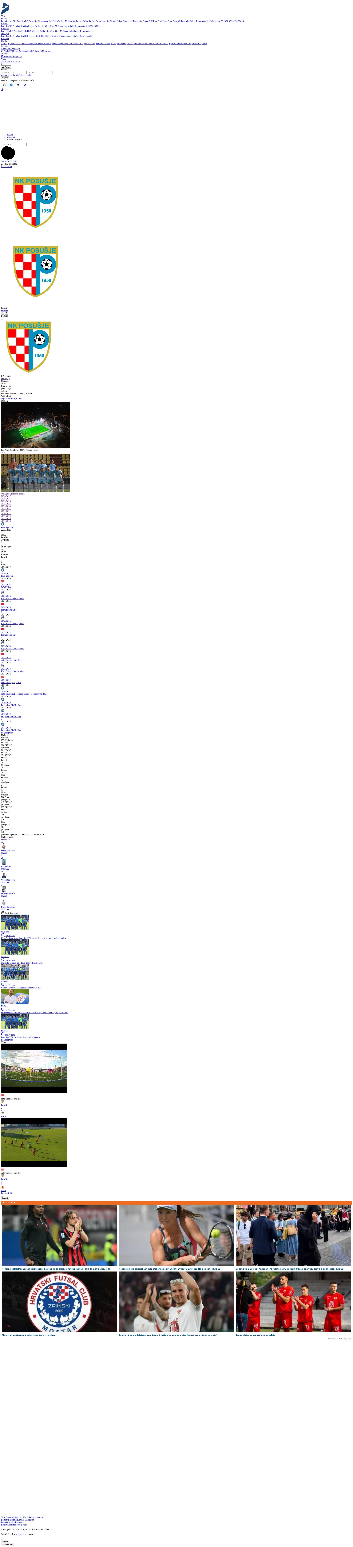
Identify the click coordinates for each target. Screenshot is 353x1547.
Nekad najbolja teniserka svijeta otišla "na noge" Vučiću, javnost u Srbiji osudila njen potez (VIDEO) (170, 1269)
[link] (176, 537)
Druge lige (33, 21)
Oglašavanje (30, 1520)
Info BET (144, 43)
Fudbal (6, 51)
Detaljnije (5, 378)
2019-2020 (6, 516)
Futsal (125, 21)
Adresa (4, 391)
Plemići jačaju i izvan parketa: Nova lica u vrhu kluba (28, 1335)
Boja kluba (6, 386)
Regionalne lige (45, 21)
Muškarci (11, 137)
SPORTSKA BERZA (10, 61)
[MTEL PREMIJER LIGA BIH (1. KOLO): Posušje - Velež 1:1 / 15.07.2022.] (34, 1166)
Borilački (47, 43)
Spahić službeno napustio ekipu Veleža (255, 1335)
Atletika (39, 43)
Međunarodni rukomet (70, 31)
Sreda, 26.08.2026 (9, 161)
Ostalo (27, 26)
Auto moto (31, 43)
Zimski (4, 43)
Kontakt (20, 1520)
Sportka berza (21, 1525)
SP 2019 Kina (94, 26)
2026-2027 (6, 496)
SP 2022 (232, 21)
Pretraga (18, 1522)
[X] (18, 85)
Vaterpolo (67, 43)
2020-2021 (6, 513)
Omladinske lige (103, 21)
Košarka (25, 51)
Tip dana (203, 43)
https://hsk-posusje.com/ (11, 398)
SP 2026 (240, 21)
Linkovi (4, 1525)
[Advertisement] (176, 111)
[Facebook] (11, 85)
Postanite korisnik (9, 1520)
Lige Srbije (158, 21)
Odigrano (5, 494)
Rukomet (47, 51)
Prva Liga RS (7, 31)
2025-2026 (6, 501)
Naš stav (153, 43)
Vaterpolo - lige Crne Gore (83, 43)
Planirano (14, 494)
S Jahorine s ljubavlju (10, 48)
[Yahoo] (25, 85)
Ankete (11, 1525)
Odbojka (36, 51)
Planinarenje (57, 43)
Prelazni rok (214, 21)
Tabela (22, 494)
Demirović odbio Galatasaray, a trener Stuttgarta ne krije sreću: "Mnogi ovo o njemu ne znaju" (168, 1335)
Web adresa (6, 396)
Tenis (23, 43)
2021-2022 (6, 511)
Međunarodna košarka (64, 26)
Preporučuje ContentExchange (338, 1339)
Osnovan (5, 381)
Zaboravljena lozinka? (10, 75)
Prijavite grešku (8, 1522)
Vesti (3, 16)
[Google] (4, 85)
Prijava (7, 67)
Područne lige (59, 21)
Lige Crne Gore (170, 21)
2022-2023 (6, 508)
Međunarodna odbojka (69, 36)
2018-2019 (6, 518)
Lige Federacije (135, 21)
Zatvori (5, 1198)
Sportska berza (14, 43)
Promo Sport (162, 43)
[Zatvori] (2, 1196)
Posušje (4, 310)
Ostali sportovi (133, 43)
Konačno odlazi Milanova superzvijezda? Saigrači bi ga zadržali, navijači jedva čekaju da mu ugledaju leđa (56, 1269)
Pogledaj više (7, 733)
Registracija (26, 75)
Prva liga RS (22, 21)
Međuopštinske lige (73, 21)
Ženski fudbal (116, 21)
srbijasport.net (21, 1534)
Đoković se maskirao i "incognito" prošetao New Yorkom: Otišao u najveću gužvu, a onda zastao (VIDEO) (290, 1269)
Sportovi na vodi (103, 43)
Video (113, 43)
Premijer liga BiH (8, 21)
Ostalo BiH (148, 21)
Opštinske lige (89, 21)
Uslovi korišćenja (21, 1517)
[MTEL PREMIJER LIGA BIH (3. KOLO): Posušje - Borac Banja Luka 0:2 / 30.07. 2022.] (34, 1092)
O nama (9, 1517)
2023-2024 (6, 506)
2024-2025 (6, 503)
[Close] (2, 1539)
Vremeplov (121, 43)
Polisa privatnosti (36, 1517)
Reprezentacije (202, 21)
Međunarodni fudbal (187, 21)
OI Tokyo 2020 (192, 43)
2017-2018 (6, 521)
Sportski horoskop (177, 43)
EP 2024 (224, 21)
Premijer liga (18, 26)
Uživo (7, 166)
